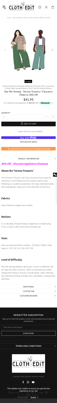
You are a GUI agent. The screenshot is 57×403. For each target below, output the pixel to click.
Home (9, 17)
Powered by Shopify (38, 376)
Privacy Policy (22, 397)
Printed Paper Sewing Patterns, (16, 88)
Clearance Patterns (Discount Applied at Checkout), (22, 86)
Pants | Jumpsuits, (48, 86)
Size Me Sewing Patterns (43, 88)
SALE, (31, 88)
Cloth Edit (21, 7)
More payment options (28, 142)
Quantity (5, 113)
